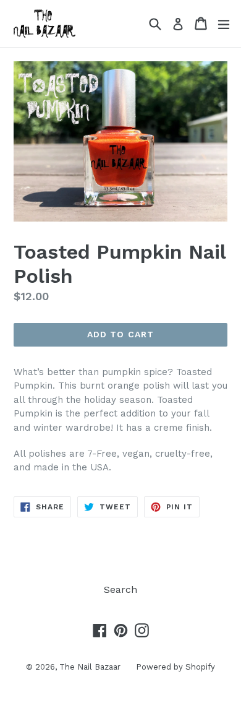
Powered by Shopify (175, 666)
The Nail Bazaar (89, 666)
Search (120, 589)
